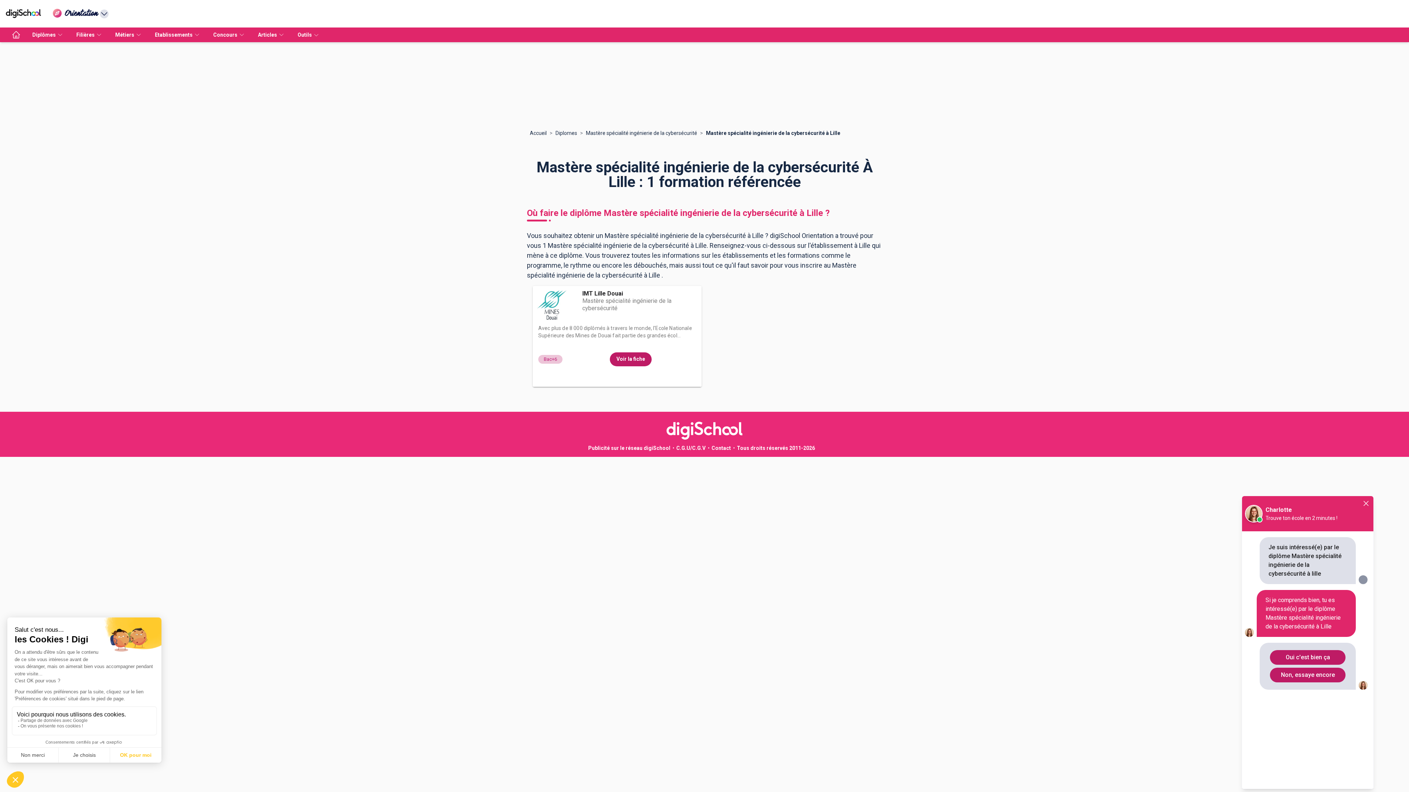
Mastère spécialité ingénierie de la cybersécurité (641, 133)
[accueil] (16, 34)
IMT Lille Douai (602, 293)
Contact (721, 448)
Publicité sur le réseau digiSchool (629, 448)
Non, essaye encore (1308, 674)
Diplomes (566, 133)
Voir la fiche (630, 359)
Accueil (538, 133)
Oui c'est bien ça (1308, 657)
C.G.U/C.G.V (691, 448)
